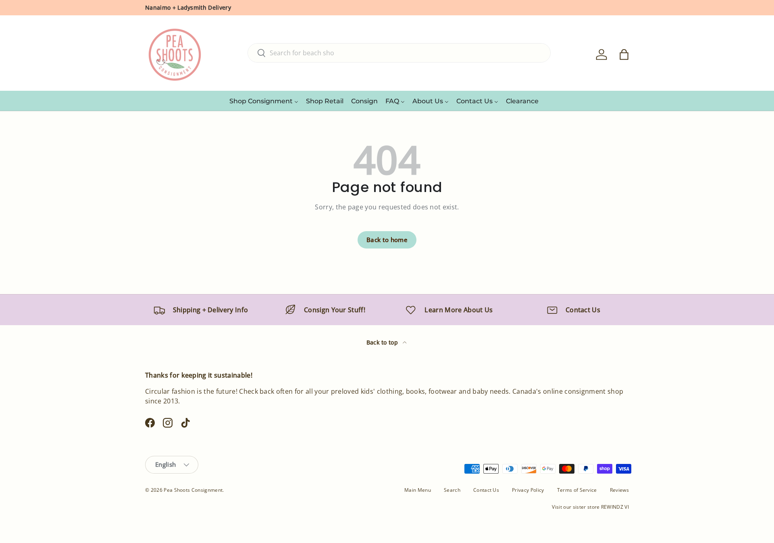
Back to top (383, 342)
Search (452, 490)
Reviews (619, 490)
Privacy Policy (528, 490)
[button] (624, 54)
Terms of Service (577, 490)
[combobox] (399, 53)
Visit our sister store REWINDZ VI (590, 506)
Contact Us (486, 490)
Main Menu (417, 490)
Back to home (387, 240)
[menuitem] (264, 101)
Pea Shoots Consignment (193, 490)
